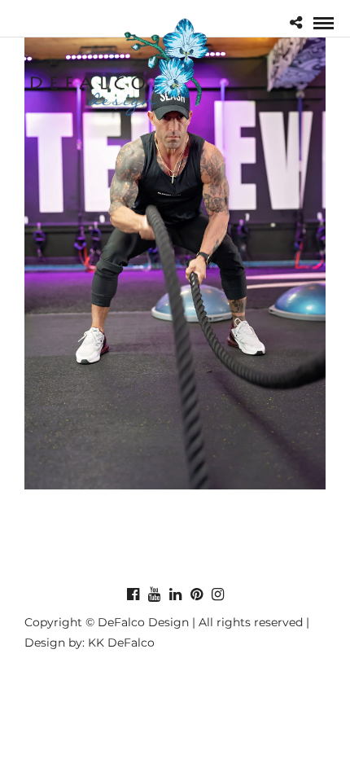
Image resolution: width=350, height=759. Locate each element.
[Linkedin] (175, 594)
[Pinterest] (196, 594)
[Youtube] (153, 594)
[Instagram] (217, 594)
